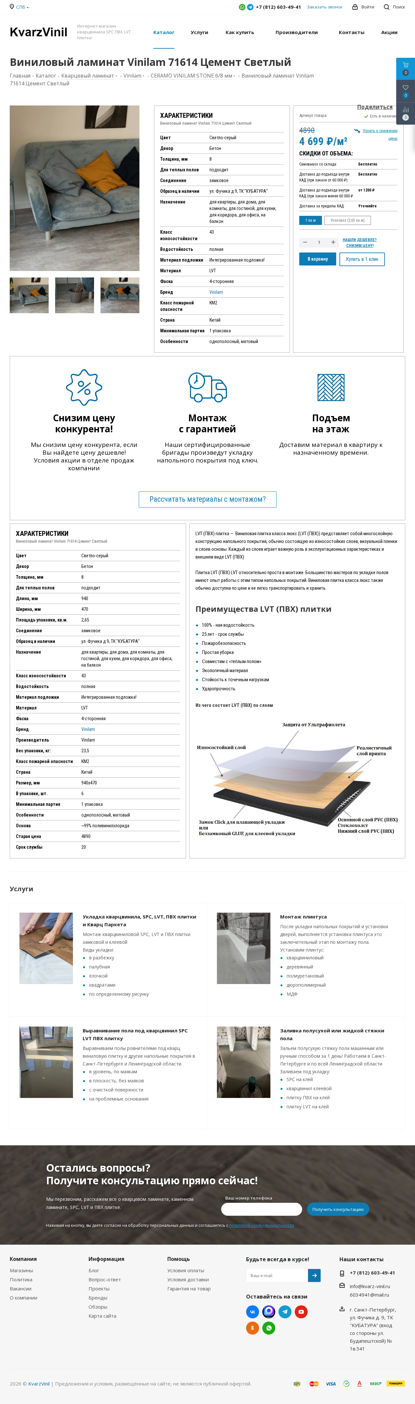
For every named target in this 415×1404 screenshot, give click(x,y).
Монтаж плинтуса (303, 916)
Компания (23, 1258)
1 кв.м (310, 220)
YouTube (301, 1311)
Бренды (98, 1297)
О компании (23, 1297)
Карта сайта (102, 1315)
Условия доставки (188, 1279)
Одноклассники (252, 1328)
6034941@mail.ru (369, 1294)
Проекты (99, 1288)
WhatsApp (242, 7)
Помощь (178, 1258)
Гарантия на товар (189, 1288)
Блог (94, 1270)
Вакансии (20, 1288)
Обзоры (98, 1306)
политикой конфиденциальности (261, 1225)
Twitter (268, 1311)
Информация (106, 1258)
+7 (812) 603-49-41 (372, 1272)
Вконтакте (252, 1311)
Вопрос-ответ (105, 1279)
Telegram (250, 7)
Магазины (21, 1270)
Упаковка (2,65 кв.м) (348, 220)
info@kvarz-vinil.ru (370, 1286)
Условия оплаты (185, 1270)
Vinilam (216, 292)
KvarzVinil (39, 1383)
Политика (21, 1279)
